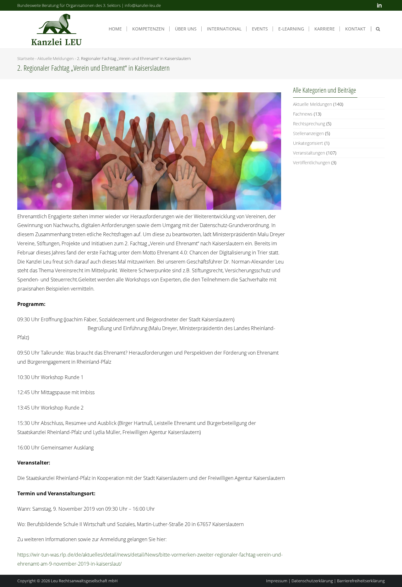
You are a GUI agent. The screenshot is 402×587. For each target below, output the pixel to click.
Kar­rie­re (324, 28)
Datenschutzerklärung (312, 581)
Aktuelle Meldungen (55, 58)
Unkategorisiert (308, 143)
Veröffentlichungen (311, 163)
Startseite (25, 58)
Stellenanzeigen (308, 133)
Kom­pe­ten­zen (148, 28)
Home (115, 28)
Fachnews (302, 114)
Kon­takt (355, 28)
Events (260, 28)
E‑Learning (291, 28)
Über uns (186, 28)
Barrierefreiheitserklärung (361, 581)
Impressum (276, 581)
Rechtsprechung (309, 124)
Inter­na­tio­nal (224, 28)
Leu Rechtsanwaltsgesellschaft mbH (84, 581)
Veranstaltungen (309, 153)
